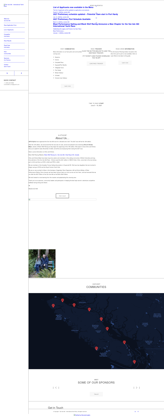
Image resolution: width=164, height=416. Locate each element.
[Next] (137, 387)
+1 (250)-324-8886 (9, 83)
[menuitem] (14, 20)
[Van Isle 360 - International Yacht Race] (14, 7)
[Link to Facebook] (21, 73)
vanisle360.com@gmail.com (11, 84)
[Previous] (56, 387)
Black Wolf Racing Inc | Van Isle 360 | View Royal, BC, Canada (61, 155)
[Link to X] (7, 73)
